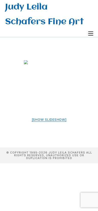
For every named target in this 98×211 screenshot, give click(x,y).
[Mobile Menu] (90, 34)
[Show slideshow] (49, 120)
